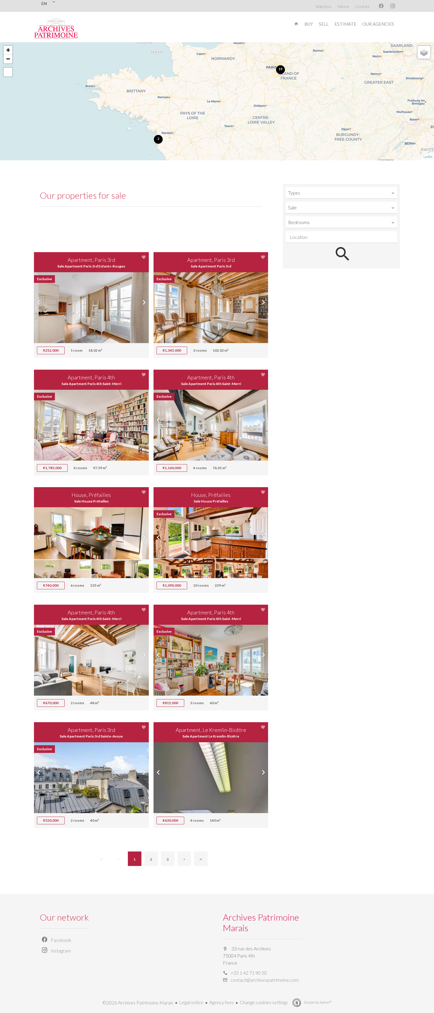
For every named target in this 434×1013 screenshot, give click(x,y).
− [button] (8, 59)
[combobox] (341, 193)
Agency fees (221, 1002)
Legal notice (191, 1002)
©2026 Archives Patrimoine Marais (137, 1002)
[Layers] (423, 52)
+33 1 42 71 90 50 (249, 973)
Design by (317, 1002)
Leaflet (428, 157)
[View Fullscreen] (8, 72)
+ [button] (8, 50)
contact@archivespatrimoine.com (265, 980)
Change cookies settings (264, 1002)
